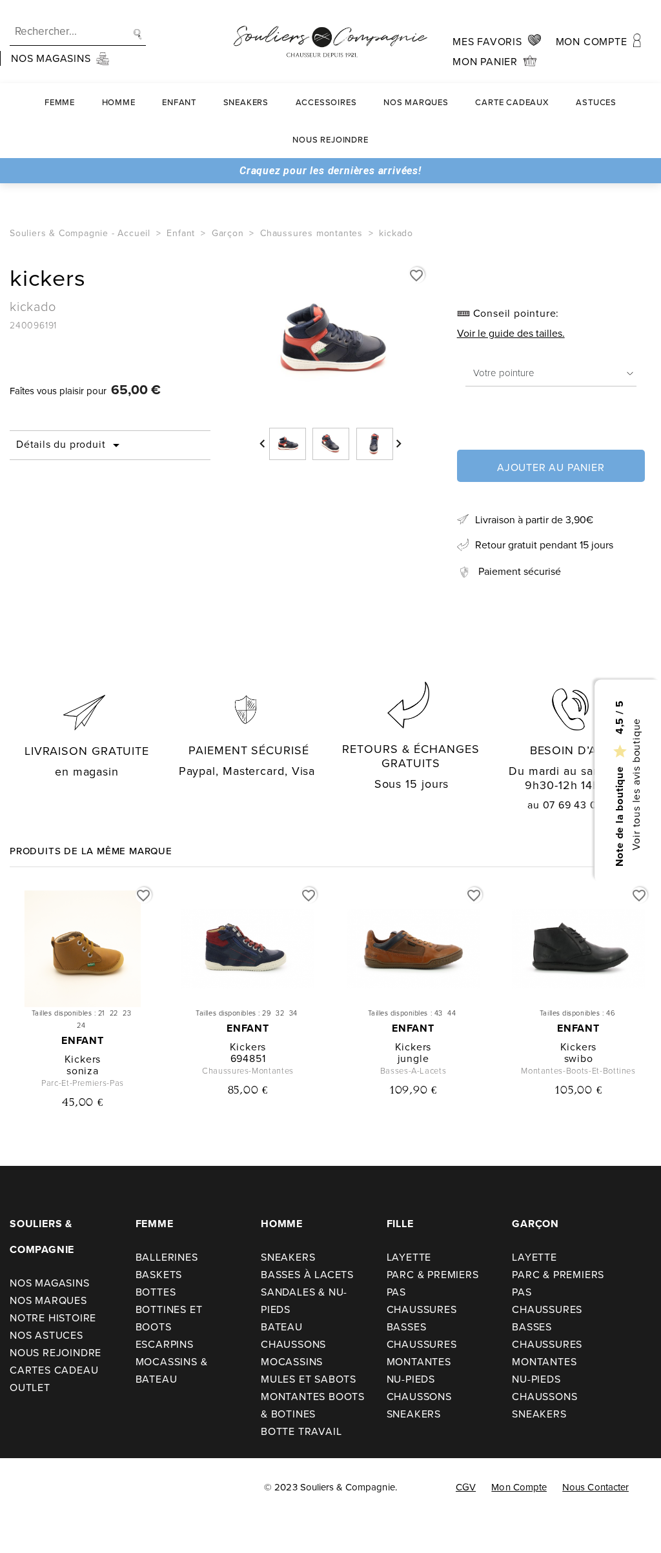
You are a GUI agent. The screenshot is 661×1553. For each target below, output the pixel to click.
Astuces (596, 102)
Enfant (179, 102)
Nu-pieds (411, 1379)
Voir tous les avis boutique (635, 783)
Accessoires (326, 102)
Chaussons (293, 1344)
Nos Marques (416, 102)
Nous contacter (595, 1487)
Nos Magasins (50, 1283)
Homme (119, 102)
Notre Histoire (53, 1317)
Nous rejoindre (330, 140)
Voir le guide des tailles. (511, 333)
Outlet (30, 1387)
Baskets (159, 1274)
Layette (409, 1257)
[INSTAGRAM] (57, 1488)
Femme (60, 102)
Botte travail (301, 1431)
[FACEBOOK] (27, 1488)
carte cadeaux (512, 102)
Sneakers (246, 102)
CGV (466, 1487)
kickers (83, 1059)
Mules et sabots (308, 1379)
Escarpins (165, 1344)
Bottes (156, 1292)
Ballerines (167, 1257)
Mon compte (519, 1487)
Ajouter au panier (551, 467)
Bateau (282, 1326)
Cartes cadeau (54, 1370)
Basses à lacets (307, 1274)
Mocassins (292, 1361)
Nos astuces (46, 1335)
